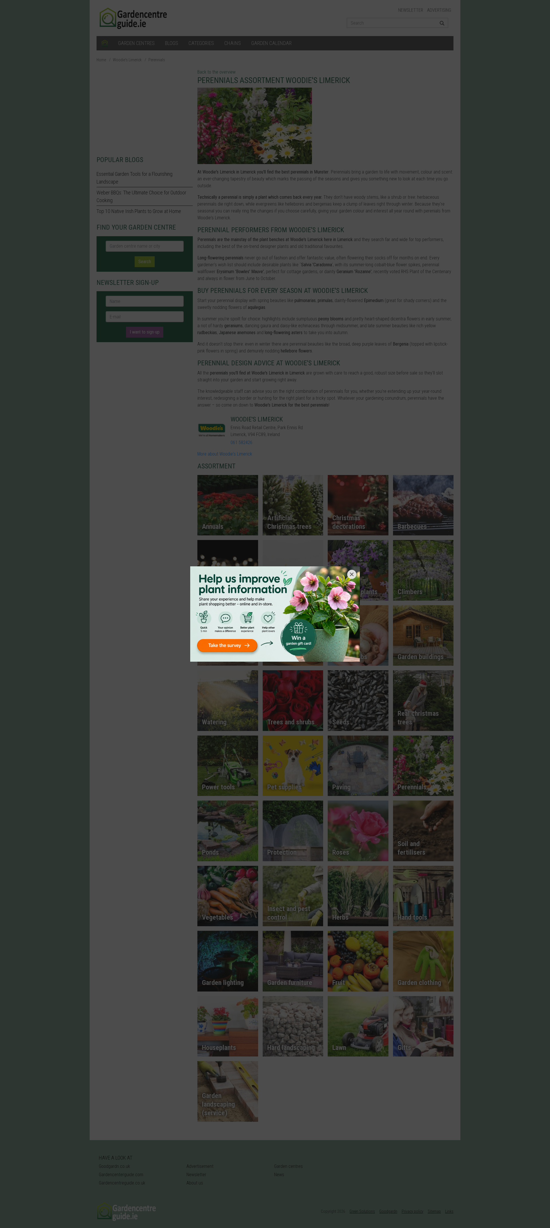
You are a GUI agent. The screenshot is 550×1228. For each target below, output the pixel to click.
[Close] (351, 574)
